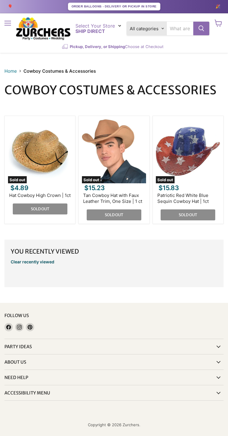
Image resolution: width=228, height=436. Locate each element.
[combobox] (180, 28)
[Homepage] (43, 28)
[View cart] (218, 23)
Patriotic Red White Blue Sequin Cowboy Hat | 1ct (183, 198)
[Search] (201, 28)
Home (10, 71)
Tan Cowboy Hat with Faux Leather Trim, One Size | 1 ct (112, 198)
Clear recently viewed (32, 262)
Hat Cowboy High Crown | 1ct (40, 195)
